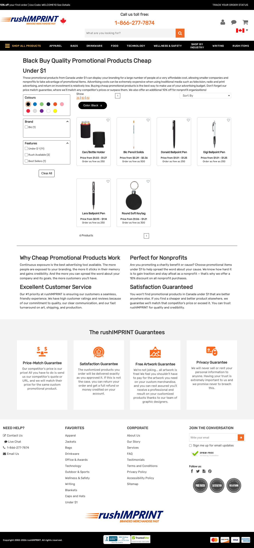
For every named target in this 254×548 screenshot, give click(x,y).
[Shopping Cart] (245, 22)
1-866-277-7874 (135, 22)
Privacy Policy (137, 472)
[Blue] (35, 104)
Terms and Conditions (142, 466)
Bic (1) (32, 127)
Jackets (70, 441)
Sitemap (132, 484)
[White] (48, 110)
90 (83, 97)
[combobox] (205, 95)
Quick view (93, 133)
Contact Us (14, 435)
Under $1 (71, 502)
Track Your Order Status (230, 4)
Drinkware (72, 454)
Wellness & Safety (77, 478)
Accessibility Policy (140, 478)
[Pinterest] (210, 471)
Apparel (70, 435)
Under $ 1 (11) (36, 148)
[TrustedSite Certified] (205, 454)
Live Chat (14, 441)
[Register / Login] (222, 22)
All (87, 97)
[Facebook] (192, 471)
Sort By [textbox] (188, 95)
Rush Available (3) (39, 154)
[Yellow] (55, 110)
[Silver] (35, 110)
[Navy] (48, 104)
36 (78, 97)
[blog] (204, 471)
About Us (133, 435)
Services (133, 447)
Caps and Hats (75, 496)
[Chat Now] (234, 22)
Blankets (71, 490)
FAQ (130, 454)
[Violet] (41, 110)
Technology (73, 466)
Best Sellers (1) (37, 161)
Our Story (133, 441)
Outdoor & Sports (77, 472)
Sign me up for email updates (213, 445)
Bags (68, 447)
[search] (180, 33)
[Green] (41, 104)
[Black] (28, 104)
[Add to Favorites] (108, 120)
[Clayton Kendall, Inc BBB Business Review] (117, 543)
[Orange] (55, 104)
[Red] (28, 110)
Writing (70, 484)
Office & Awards (76, 460)
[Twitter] (198, 471)
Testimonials (136, 460)
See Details (63, 4)
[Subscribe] (241, 437)
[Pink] (62, 104)
